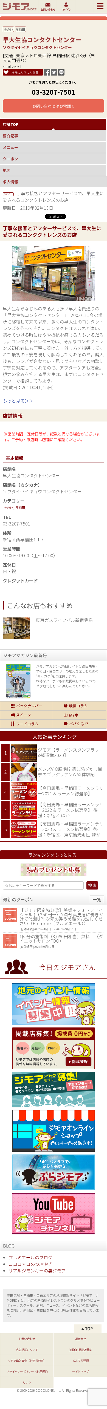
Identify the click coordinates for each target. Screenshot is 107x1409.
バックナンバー (26, 705)
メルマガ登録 (80, 1360)
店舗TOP (10, 124)
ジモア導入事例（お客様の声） (27, 1360)
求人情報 (10, 181)
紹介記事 (10, 135)
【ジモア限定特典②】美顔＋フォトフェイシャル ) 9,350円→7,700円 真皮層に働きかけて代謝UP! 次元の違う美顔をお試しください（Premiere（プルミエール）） (61, 916)
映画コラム (79, 705)
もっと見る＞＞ (18, 400)
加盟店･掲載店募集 (80, 1349)
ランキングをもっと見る (52, 854)
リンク (27, 1382)
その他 (8, 29)
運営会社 (80, 1338)
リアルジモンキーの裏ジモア (37, 1270)
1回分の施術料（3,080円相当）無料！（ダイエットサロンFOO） (61, 938)
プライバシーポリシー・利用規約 (26, 1371)
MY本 (79, 715)
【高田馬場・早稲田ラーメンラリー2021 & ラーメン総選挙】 (70, 791)
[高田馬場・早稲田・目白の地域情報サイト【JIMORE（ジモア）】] (19, 11)
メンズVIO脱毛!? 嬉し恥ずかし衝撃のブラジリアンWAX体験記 (70, 772)
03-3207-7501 (53, 92)
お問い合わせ (27, 1338)
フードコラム (26, 724)
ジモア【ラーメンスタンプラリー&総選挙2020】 (70, 752)
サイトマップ (80, 1371)
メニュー (10, 147)
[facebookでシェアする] (47, 73)
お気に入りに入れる (24, 72)
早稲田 (20, 29)
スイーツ (26, 715)
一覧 (96, 899)
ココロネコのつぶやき (30, 1264)
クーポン (10, 158)
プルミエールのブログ (30, 1257)
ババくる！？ (79, 724)
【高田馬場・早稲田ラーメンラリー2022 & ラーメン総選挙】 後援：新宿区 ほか (70, 809)
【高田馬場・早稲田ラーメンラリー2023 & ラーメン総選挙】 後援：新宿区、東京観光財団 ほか (70, 829)
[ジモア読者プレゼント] (53, 876)
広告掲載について (27, 1349)
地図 (6, 170)
